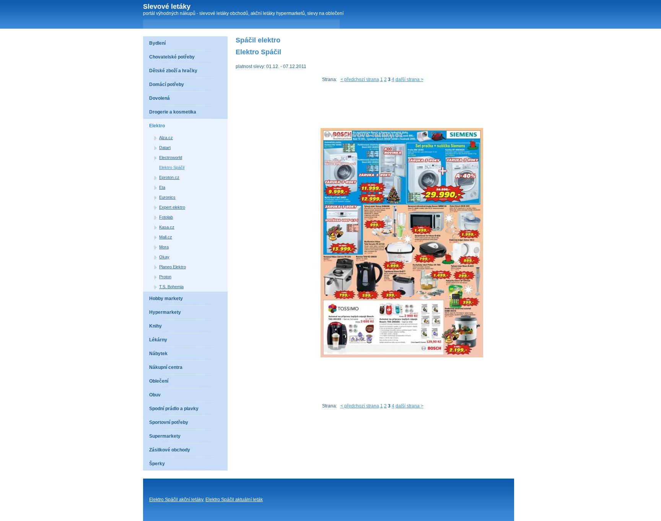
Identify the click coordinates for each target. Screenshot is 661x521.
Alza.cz (166, 137)
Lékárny (158, 339)
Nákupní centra (165, 367)
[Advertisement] (375, 107)
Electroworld (170, 157)
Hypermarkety (165, 312)
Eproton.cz (169, 177)
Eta (162, 187)
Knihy (155, 326)
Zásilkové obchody (169, 450)
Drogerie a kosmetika (172, 112)
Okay (164, 257)
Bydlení (157, 43)
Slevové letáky (166, 6)
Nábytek (158, 353)
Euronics (167, 197)
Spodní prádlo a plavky (174, 408)
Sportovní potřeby (168, 422)
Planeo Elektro (172, 267)
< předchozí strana (359, 79)
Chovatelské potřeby (172, 57)
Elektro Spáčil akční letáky (176, 499)
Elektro (157, 125)
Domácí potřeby (166, 84)
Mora (164, 247)
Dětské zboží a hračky (173, 70)
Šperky (157, 463)
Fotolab (166, 217)
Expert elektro (172, 207)
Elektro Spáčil (171, 167)
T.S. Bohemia (171, 286)
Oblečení (158, 381)
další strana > (409, 79)
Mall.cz (165, 237)
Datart (165, 147)
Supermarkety (165, 436)
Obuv (155, 395)
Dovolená (159, 98)
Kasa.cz (166, 227)
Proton (165, 276)
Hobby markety (166, 298)
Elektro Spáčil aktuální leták (234, 499)
